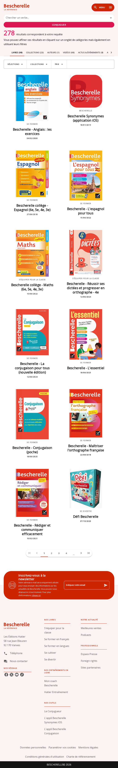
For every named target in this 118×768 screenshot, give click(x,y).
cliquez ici (36, 595)
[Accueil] (17, 7)
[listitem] (6, 674)
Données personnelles (33, 747)
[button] (15, 64)
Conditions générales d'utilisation (44, 756)
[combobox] (59, 21)
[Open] (110, 17)
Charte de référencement (80, 756)
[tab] (17, 52)
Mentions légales (88, 747)
